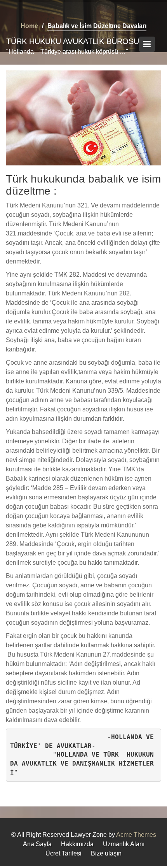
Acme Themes (136, 834)
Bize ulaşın (106, 853)
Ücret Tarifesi (63, 853)
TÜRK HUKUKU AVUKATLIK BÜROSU (72, 41)
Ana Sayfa (37, 844)
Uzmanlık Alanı (123, 844)
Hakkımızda (77, 844)
